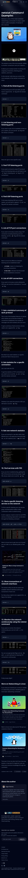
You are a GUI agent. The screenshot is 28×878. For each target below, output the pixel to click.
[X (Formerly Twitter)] (2, 866)
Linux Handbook (5, 868)
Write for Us (4, 858)
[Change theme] (24, 2)
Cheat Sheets (4, 853)
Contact (3, 847)
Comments (18, 771)
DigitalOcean (20, 868)
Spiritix (23, 869)
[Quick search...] (21, 2)
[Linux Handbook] (6, 1)
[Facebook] (4, 866)
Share (25, 771)
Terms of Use (4, 860)
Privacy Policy (4, 855)
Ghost (18, 869)
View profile (5, 799)
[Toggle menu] (26, 2)
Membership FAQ (5, 851)
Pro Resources (4, 849)
